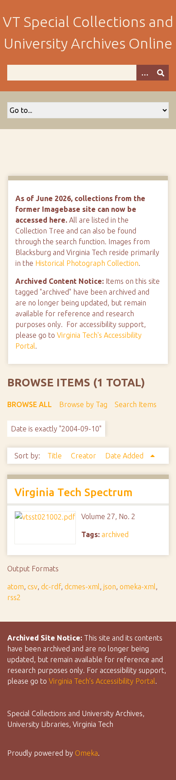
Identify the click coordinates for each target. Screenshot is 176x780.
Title (55, 456)
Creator (84, 456)
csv (32, 587)
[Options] (144, 73)
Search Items (136, 404)
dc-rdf (51, 587)
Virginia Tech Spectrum (73, 492)
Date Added (125, 456)
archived (115, 534)
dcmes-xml (82, 587)
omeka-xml (138, 587)
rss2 (14, 597)
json (109, 587)
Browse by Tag (83, 404)
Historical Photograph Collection (87, 263)
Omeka (86, 753)
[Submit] (161, 73)
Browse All (29, 404)
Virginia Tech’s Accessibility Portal (102, 681)
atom (15, 587)
